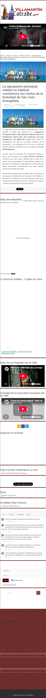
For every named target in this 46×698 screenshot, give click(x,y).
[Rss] (19, 426)
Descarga (13, 273)
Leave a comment (9, 106)
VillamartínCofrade (8, 353)
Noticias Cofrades (12, 55)
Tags (28, 514)
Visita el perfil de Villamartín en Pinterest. (14, 473)
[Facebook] (23, 426)
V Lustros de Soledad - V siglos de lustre (15, 351)
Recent (4, 514)
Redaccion (7, 104)
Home (2, 55)
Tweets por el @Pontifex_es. (10, 506)
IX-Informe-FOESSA (5, 273)
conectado (40, 201)
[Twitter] (27, 426)
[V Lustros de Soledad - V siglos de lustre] (23, 315)
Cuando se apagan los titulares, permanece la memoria (22, 519)
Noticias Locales (25, 55)
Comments (20, 514)
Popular (11, 514)
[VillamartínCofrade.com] (23, 11)
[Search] (38, 593)
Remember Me (17, 580)
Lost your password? (9, 585)
